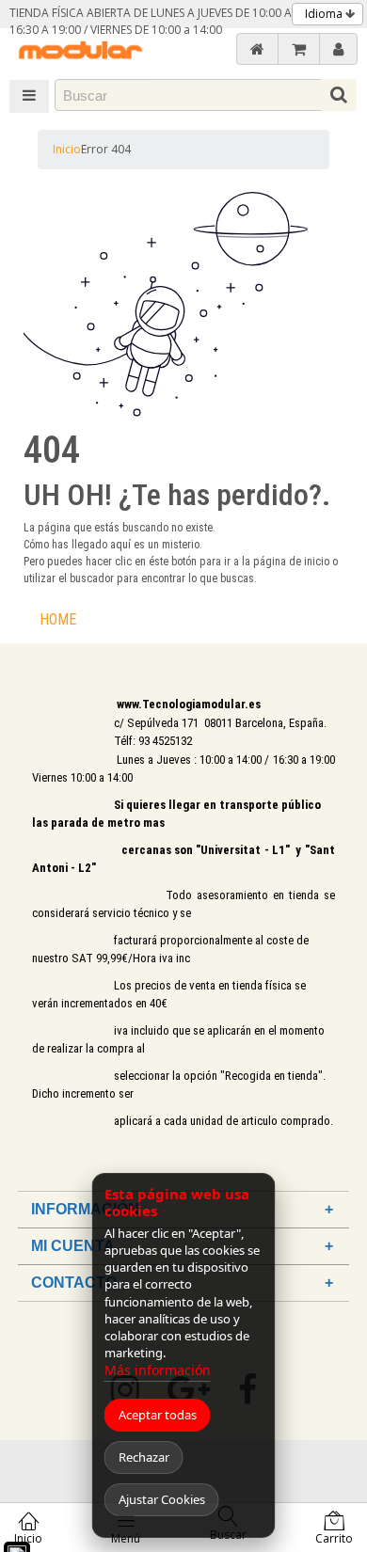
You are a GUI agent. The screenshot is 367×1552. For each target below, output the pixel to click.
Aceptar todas (158, 1414)
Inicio (67, 149)
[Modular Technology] (80, 52)
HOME (58, 619)
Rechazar (144, 1457)
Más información (157, 1370)
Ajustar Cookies (162, 1499)
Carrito (334, 1538)
